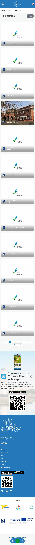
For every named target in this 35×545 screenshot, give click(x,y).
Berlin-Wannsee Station (13, 122)
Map (2, 455)
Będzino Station (10, 95)
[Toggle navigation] (17, 541)
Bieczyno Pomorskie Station (14, 254)
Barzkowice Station (11, 43)
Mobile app (3, 464)
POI (10, 10)
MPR (2, 458)
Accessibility (4, 461)
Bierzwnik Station (11, 306)
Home (3, 10)
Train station (18, 10)
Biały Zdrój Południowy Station (15, 227)
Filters (31, 16)
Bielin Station (10, 280)
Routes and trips (5, 452)
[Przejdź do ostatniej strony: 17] (20, 344)
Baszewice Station (11, 69)
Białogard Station (11, 148)
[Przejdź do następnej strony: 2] (17, 344)
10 (14, 344)
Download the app (5, 467)
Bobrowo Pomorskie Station (14, 333)
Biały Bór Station (11, 200)
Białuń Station (10, 175)
